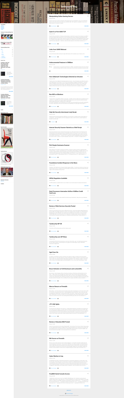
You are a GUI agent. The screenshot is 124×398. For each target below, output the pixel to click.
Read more (86, 43)
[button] (87, 16)
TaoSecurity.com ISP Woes (58, 237)
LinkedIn (2, 25)
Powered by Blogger (69, 393)
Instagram (2, 28)
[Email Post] (58, 26)
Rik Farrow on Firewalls (56, 338)
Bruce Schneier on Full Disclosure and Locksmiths (65, 269)
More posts (69, 390)
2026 (2, 49)
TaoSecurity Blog (69, 6)
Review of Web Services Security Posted (62, 206)
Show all (87, 12)
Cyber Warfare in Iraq (56, 356)
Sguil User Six (53, 252)
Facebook (2, 27)
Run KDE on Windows (56, 94)
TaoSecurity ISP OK (55, 224)
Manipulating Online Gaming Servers (61, 16)
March (3, 54)
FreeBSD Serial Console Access (59, 374)
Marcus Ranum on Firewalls (58, 286)
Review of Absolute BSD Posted (59, 322)
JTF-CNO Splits (54, 304)
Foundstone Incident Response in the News (63, 163)
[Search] (89, 2)
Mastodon (2, 26)
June (2, 52)
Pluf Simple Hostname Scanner (59, 145)
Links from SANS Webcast (57, 49)
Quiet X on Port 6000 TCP (57, 32)
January (3, 56)
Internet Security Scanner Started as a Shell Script (65, 127)
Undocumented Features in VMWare (61, 62)
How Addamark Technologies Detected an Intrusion (66, 77)
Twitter (2, 29)
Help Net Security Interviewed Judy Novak (63, 112)
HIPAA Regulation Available (58, 178)
